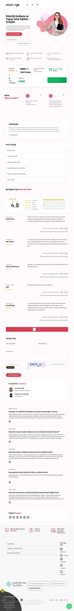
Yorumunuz (9, 351)
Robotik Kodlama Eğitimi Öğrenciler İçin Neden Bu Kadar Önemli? (34, 432)
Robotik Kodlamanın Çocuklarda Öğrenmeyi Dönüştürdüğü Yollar (34, 492)
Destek (37, 529)
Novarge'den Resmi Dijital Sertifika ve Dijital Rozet (28, 472)
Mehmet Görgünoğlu (22, 394)
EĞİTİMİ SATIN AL (55, 80)
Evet (62, 228)
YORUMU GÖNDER (13, 375)
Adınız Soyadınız (10, 343)
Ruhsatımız (61, 533)
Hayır (66, 228)
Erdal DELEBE (19, 388)
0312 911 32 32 (35, 588)
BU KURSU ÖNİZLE (14, 34)
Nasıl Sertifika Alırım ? (24, 43)
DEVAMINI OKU (14, 134)
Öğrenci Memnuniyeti (17, 529)
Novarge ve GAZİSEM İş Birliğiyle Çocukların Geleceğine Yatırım (33, 412)
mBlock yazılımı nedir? (13, 162)
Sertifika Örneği (11, 39)
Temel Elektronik (12, 156)
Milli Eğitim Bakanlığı (60, 530)
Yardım (37, 531)
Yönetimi (13, 531)
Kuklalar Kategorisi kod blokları (16, 174)
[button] (69, 606)
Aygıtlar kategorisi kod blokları (16, 168)
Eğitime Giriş (11, 150)
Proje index (10, 180)
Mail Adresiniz (42, 343)
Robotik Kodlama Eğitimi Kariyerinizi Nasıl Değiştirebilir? (31, 452)
